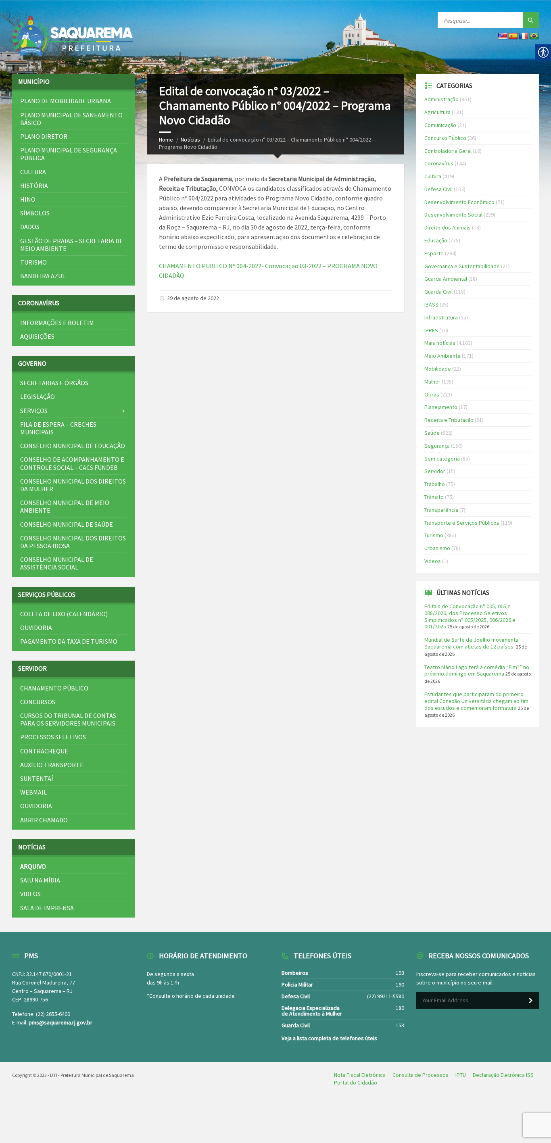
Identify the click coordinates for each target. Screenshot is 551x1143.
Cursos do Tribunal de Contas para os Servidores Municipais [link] (68, 719)
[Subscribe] (531, 1001)
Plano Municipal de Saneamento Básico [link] (71, 119)
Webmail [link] (33, 792)
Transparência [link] (441, 509)
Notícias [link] (190, 139)
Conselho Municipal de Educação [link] (72, 446)
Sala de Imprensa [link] (47, 908)
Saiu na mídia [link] (40, 880)
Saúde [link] (432, 432)
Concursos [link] (37, 702)
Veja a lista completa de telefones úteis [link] (329, 1038)
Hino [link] (27, 199)
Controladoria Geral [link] (448, 150)
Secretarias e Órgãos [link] (54, 383)
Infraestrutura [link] (441, 317)
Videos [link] (30, 894)
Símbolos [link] (35, 213)
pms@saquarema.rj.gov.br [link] (60, 1022)
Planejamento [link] (440, 407)
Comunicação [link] (440, 125)
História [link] (34, 185)
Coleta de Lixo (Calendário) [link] (64, 614)
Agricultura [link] (437, 112)
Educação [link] (435, 240)
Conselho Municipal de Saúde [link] (66, 524)
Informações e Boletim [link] (57, 323)
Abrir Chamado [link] (44, 820)
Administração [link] (441, 99)
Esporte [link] (434, 253)
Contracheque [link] (44, 751)
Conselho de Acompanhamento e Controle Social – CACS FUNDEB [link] (72, 463)
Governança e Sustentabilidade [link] (462, 266)
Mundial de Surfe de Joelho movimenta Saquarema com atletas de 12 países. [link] (471, 643)
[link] (72, 37)
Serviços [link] (34, 411)
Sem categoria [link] (442, 458)
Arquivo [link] (33, 866)
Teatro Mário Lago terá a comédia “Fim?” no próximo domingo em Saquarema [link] (476, 670)
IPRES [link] (431, 330)
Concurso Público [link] (445, 138)
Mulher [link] (432, 381)
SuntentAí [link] (36, 778)
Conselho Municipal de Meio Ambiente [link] (64, 506)
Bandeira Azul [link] (42, 276)
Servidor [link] (434, 471)
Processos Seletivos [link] (53, 737)
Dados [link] (30, 227)
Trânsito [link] (434, 497)
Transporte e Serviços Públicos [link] (461, 522)
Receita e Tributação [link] (449, 419)
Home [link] (166, 139)
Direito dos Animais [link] (447, 227)
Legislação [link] (37, 396)
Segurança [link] (437, 445)
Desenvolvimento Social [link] (453, 214)
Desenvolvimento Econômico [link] (459, 202)
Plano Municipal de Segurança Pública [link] (68, 154)
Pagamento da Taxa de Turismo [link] (68, 641)
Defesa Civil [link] (438, 189)
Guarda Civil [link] (438, 291)
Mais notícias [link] (439, 342)
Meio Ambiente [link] (442, 355)
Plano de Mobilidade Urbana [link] (65, 101)
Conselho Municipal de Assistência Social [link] (56, 563)
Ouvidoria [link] (36, 628)
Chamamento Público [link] (54, 688)
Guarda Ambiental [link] (445, 278)
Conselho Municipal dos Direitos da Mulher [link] (73, 485)
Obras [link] (431, 394)
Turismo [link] (33, 262)
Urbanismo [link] (437, 548)
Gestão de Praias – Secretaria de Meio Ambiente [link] (71, 244)
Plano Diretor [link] (43, 136)
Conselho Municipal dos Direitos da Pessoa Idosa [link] (73, 542)
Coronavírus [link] (438, 163)
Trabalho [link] (434, 484)
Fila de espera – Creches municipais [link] (58, 428)
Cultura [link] (33, 172)
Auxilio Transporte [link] (51, 765)
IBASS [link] (431, 304)
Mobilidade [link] (437, 368)
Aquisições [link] (37, 336)
